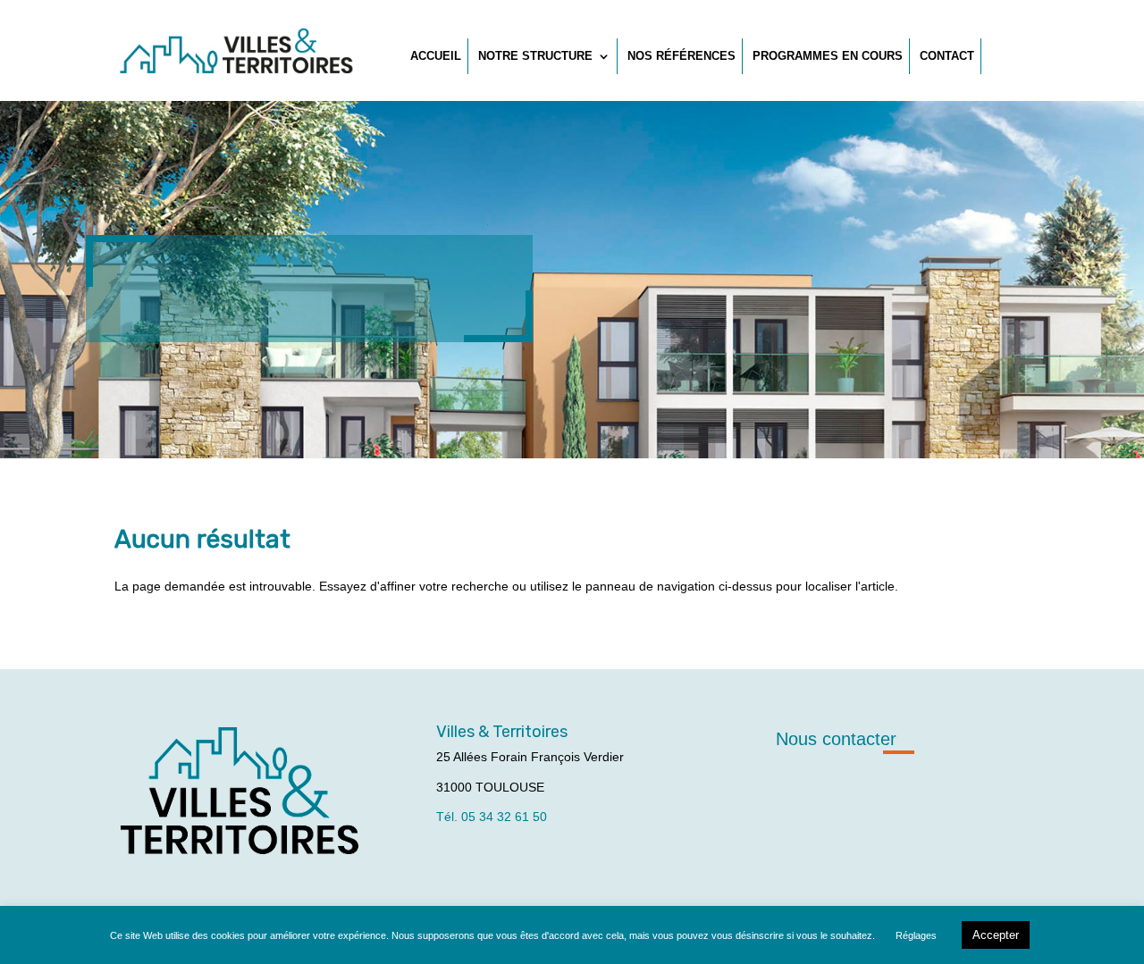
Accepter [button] (995, 935)
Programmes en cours (828, 56)
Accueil (435, 56)
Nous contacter (836, 739)
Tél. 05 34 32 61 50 (491, 816)
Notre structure (535, 56)
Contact (947, 56)
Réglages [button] (916, 935)
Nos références (681, 56)
